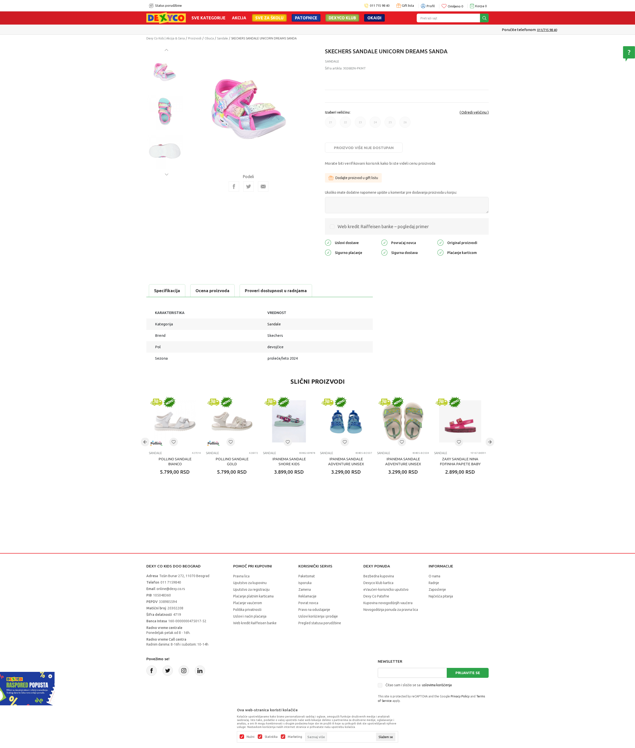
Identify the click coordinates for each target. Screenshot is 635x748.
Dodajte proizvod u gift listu (356, 178)
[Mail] (263, 186)
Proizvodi (194, 38)
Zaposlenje (437, 590)
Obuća (209, 38)
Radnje (434, 583)
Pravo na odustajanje (314, 610)
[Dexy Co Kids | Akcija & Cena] (166, 18)
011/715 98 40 (335, 29)
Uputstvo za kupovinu (250, 583)
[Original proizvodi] (440, 242)
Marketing (295, 736)
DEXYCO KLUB (342, 18)
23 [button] (360, 124)
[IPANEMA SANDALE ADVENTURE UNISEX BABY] (346, 421)
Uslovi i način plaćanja (249, 616)
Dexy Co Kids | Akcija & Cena (165, 38)
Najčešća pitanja (441, 596)
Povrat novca (308, 603)
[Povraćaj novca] (384, 242)
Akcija (239, 18)
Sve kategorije (208, 18)
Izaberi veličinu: (337, 112)
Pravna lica (241, 576)
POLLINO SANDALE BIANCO (175, 461)
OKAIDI (374, 18)
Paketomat (306, 576)
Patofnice (306, 18)
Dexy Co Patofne (376, 596)
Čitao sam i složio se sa (418, 685)
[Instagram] (184, 671)
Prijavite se (467, 673)
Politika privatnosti (247, 610)
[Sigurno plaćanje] (328, 252)
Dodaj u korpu (177, 501)
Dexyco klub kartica (378, 583)
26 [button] (405, 124)
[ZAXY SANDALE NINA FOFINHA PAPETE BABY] (460, 421)
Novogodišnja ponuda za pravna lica (390, 610)
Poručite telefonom (307, 30)
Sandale (222, 38)
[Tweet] (249, 186)
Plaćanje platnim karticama (253, 596)
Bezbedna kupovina (378, 576)
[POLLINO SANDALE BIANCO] (175, 421)
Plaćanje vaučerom (247, 603)
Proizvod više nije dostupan (364, 148)
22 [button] (345, 124)
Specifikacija (167, 290)
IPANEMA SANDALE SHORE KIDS (289, 461)
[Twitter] (168, 671)
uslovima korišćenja (437, 685)
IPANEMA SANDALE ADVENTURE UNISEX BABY (346, 464)
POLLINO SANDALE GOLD (232, 461)
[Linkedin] (200, 671)
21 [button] (330, 124)
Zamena (304, 590)
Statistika (271, 736)
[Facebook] (234, 186)
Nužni (250, 736)
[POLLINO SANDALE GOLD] (232, 421)
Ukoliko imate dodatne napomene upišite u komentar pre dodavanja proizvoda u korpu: (391, 192)
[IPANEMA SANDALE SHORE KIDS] (289, 421)
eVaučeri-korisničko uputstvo (386, 590)
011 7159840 (170, 582)
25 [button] (390, 124)
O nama (434, 576)
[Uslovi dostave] (328, 242)
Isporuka (305, 583)
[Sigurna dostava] (384, 252)
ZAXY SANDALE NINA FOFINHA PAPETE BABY (460, 461)
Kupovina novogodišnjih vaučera (388, 603)
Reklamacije (307, 596)
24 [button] (375, 124)
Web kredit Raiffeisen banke (255, 623)
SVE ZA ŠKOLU (269, 18)
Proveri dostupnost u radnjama (276, 290)
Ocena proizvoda (212, 290)
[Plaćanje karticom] (440, 252)
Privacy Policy (460, 696)
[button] (173, 442)
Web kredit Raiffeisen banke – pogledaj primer (383, 226)
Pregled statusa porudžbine (319, 623)
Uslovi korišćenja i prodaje (318, 616)
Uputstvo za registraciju (251, 590)
